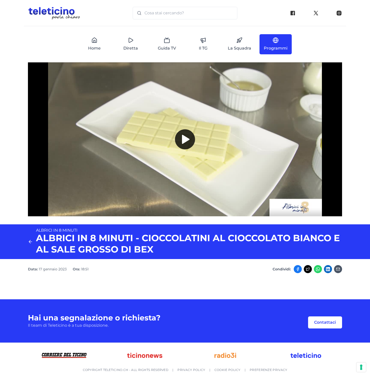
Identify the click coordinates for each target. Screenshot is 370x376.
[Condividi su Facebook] (298, 269)
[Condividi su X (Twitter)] (308, 269)
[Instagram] (339, 13)
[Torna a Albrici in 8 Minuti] (30, 241)
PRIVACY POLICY (191, 370)
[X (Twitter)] (316, 13)
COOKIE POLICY (227, 370)
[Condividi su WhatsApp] (318, 269)
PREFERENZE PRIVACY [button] (268, 370)
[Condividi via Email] (338, 269)
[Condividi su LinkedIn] (328, 269)
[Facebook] (293, 13)
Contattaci (325, 322)
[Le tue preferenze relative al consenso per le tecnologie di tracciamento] (361, 367)
